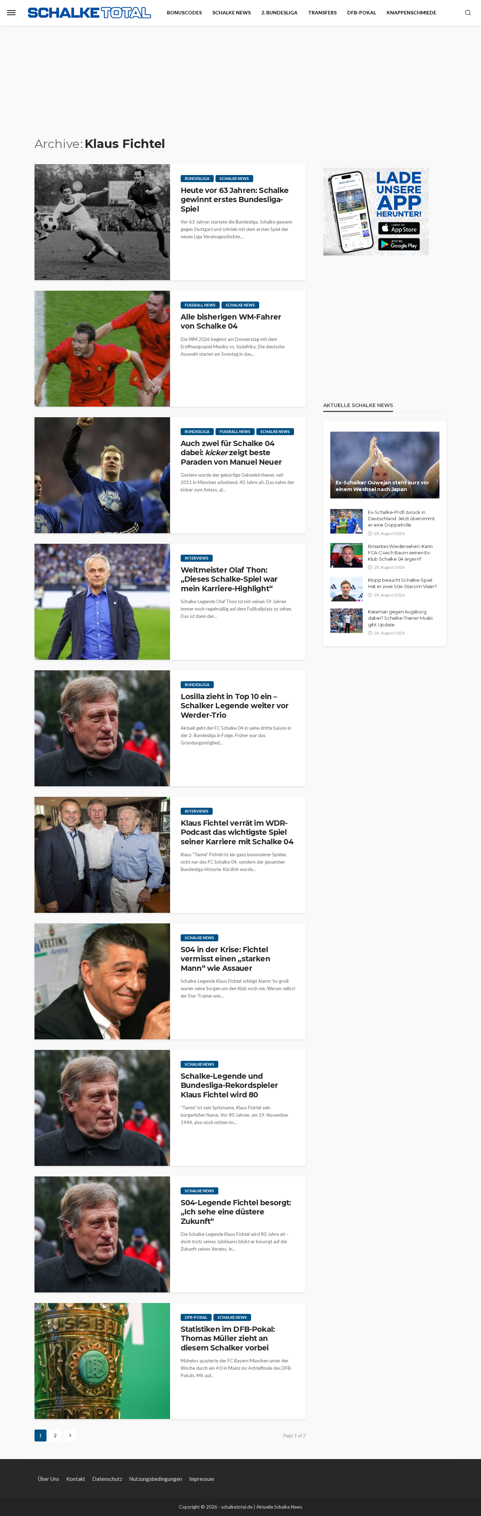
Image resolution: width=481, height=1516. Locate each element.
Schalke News (231, 12)
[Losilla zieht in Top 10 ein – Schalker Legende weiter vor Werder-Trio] (102, 728)
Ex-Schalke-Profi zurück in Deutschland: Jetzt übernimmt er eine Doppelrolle (401, 518)
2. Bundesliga (279, 12)
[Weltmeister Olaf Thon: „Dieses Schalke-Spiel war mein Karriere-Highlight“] (102, 602)
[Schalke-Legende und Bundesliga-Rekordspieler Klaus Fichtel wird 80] (102, 1108)
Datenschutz (107, 1479)
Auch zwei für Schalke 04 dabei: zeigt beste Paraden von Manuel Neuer (231, 452)
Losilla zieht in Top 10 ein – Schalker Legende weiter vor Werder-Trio (234, 706)
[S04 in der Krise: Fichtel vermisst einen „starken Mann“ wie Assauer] (102, 981)
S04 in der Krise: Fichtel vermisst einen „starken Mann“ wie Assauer (225, 959)
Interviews (196, 558)
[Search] (468, 13)
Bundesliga (197, 178)
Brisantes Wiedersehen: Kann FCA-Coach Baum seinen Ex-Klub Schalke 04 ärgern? (400, 552)
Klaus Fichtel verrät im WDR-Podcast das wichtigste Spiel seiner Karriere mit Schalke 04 (237, 832)
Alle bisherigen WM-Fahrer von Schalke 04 (231, 321)
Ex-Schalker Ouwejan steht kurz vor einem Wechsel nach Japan (382, 486)
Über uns (48, 1479)
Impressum (201, 1479)
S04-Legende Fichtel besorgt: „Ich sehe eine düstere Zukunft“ (236, 1212)
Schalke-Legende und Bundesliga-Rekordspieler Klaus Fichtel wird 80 (229, 1085)
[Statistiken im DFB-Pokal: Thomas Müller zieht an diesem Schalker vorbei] (102, 1361)
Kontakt (75, 1479)
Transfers (322, 12)
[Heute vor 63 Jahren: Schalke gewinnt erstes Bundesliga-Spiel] (102, 222)
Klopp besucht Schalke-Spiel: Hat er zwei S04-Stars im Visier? (402, 583)
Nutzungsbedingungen (155, 1479)
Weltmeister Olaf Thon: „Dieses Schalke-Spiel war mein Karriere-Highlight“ (229, 579)
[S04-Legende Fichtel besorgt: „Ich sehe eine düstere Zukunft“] (102, 1234)
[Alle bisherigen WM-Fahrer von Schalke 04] (102, 349)
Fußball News (200, 305)
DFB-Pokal (361, 12)
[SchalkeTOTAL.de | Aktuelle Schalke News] (89, 13)
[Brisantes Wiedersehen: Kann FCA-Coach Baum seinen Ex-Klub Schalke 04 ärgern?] (346, 555)
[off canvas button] (11, 12)
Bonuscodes (184, 12)
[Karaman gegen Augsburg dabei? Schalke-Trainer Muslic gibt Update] (346, 620)
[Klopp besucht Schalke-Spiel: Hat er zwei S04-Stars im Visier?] (346, 589)
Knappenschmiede (411, 12)
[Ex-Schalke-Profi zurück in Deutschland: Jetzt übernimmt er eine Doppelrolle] (346, 521)
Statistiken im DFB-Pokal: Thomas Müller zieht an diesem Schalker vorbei (228, 1338)
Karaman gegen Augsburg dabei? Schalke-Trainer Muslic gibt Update (400, 618)
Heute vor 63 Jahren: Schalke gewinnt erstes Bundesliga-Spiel (234, 199)
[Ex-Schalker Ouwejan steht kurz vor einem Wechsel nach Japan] (384, 465)
